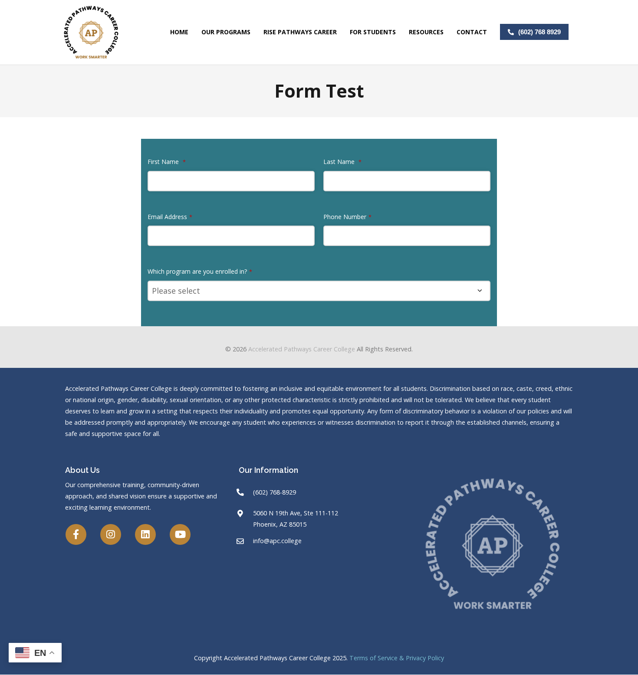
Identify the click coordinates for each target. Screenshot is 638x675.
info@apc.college (277, 541)
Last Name (342, 161)
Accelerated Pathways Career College (301, 349)
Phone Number (347, 217)
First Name (167, 161)
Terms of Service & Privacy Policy (396, 658)
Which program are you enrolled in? (200, 271)
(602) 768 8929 (539, 32)
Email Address (170, 217)
